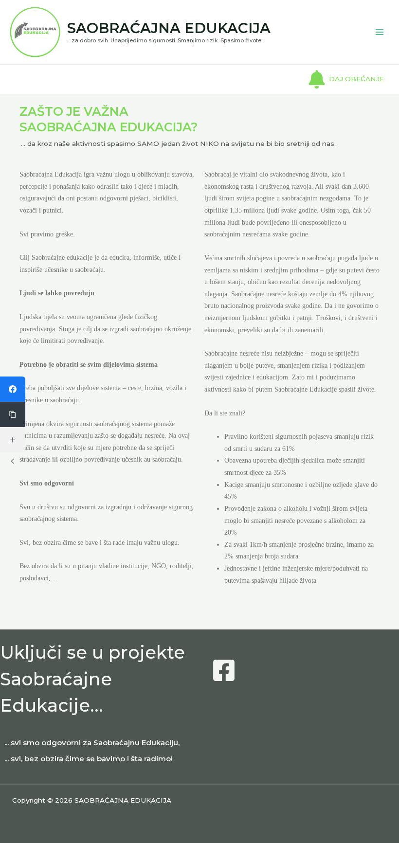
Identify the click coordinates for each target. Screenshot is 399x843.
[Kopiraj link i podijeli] (12, 414)
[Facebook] (224, 670)
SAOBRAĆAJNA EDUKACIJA (169, 27)
